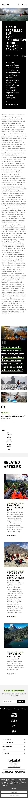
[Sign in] (18, 4)
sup (9, 449)
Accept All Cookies (14, 795)
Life (4, 749)
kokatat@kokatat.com (14, 767)
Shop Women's (8, 742)
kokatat (9, 437)
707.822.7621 (20, 772)
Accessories (7, 746)
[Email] (9, 104)
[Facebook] (6, 104)
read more (10, 535)
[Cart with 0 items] (22, 4)
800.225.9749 (7, 772)
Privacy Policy (4, 785)
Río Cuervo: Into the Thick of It (15, 507)
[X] (14, 104)
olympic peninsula (9, 441)
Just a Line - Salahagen (14, 655)
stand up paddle (9, 445)
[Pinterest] (17, 104)
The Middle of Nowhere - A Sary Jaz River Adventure (15, 577)
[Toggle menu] (25, 5)
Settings (14, 788)
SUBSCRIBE (21, 701)
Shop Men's (7, 739)
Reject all (14, 792)
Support (6, 753)
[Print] (12, 104)
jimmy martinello (9, 433)
